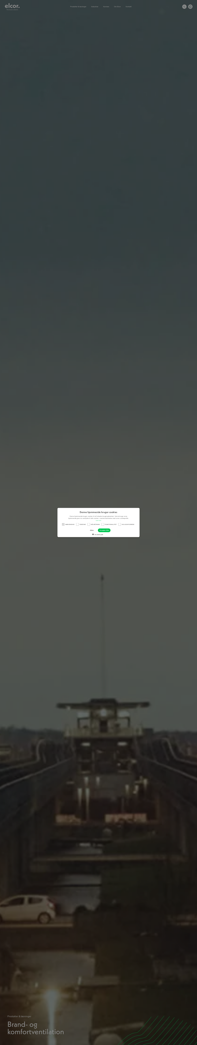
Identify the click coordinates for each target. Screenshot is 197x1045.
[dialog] (98, 522)
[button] (98, 534)
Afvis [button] (92, 530)
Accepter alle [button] (104, 530)
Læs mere (98, 520)
